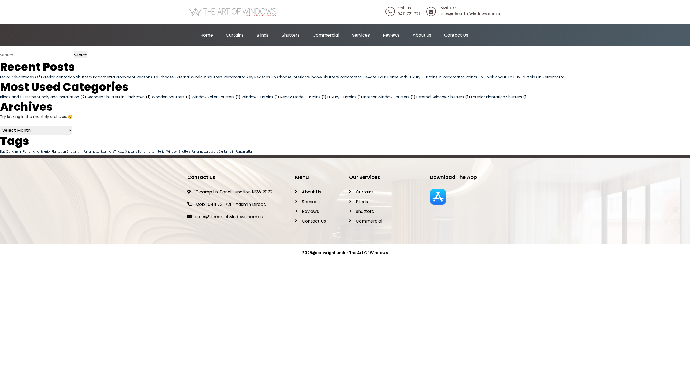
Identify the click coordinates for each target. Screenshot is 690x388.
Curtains (235, 35)
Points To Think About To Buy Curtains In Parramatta (515, 77)
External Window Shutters (440, 97)
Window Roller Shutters (213, 97)
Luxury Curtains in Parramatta (230, 152)
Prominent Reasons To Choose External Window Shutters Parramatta (181, 77)
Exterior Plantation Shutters (496, 97)
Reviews (391, 35)
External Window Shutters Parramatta (127, 152)
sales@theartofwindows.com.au (229, 217)
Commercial (326, 35)
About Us (311, 192)
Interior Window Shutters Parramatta (182, 152)
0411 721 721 (219, 204)
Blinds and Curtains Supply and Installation (39, 97)
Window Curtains (257, 97)
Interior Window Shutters (386, 97)
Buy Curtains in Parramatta (19, 152)
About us (422, 35)
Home (206, 35)
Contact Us (456, 35)
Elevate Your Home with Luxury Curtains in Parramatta (414, 77)
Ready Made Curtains (300, 97)
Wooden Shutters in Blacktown (116, 97)
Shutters (291, 35)
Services (361, 35)
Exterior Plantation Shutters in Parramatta (70, 152)
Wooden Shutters (168, 97)
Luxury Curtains (341, 97)
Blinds (263, 35)
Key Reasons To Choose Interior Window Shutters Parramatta (304, 77)
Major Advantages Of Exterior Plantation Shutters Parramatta (57, 77)
